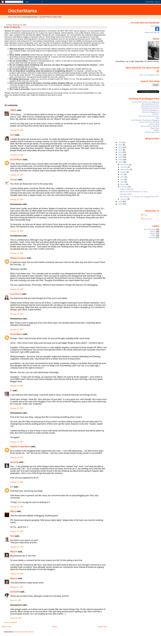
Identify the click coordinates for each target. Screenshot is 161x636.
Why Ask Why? (126, 194)
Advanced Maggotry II (150, 112)
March (123, 184)
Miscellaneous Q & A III (150, 108)
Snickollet (15, 592)
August (123, 172)
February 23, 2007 (16, 482)
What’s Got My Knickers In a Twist (133, 192)
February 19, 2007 (16, 314)
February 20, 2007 (16, 386)
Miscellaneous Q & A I (150, 104)
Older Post (102, 627)
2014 (120, 145)
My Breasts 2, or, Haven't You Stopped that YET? (139, 197)
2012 (120, 150)
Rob (12, 536)
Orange (13, 179)
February (124, 187)
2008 (120, 160)
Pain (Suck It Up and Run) (148, 116)
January (123, 199)
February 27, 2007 (16, 587)
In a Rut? (155, 114)
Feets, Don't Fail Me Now (149, 122)
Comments (147, 219)
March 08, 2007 (16, 618)
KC (11, 487)
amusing (14, 462)
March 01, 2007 (16, 600)
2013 (120, 147)
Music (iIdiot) (154, 124)
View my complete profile (149, 75)
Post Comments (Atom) (24, 632)
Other (153, 235)
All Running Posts (152, 132)
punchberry (15, 294)
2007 (120, 162)
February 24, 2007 (16, 507)
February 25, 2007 (16, 531)
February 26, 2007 (16, 547)
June (122, 177)
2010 (120, 155)
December (124, 164)
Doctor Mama (155, 26)
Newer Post (6, 627)
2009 (120, 157)
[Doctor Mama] (157, 30)
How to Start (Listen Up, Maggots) (145, 102)
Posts (145, 215)
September (125, 169)
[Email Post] (6, 96)
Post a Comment (11, 622)
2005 (120, 204)
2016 (120, 142)
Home (54, 627)
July (122, 174)
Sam (12, 135)
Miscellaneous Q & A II (150, 106)
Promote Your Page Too (152, 32)
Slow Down (154, 128)
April (122, 182)
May (122, 179)
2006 (120, 202)
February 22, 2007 (16, 442)
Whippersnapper (18, 258)
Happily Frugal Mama (20, 446)
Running (152, 237)
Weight (156, 130)
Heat (157, 118)
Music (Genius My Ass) (150, 126)
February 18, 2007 (16, 130)
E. (11, 390)
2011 (120, 152)
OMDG (13, 110)
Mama (152, 233)
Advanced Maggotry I (150, 110)
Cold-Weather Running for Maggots (145, 120)
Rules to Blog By (12, 27)
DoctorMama (22, 10)
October (123, 167)
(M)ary (13, 511)
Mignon (13, 552)
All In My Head (149, 229)
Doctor (152, 231)
